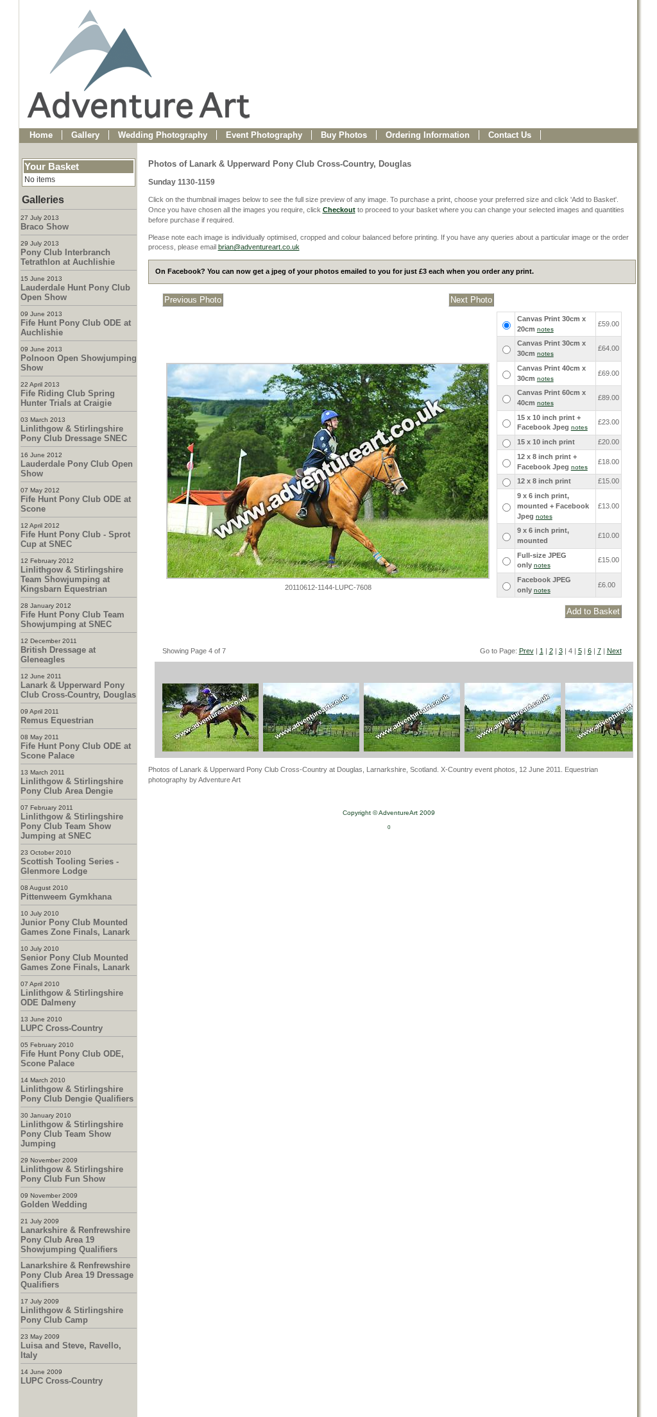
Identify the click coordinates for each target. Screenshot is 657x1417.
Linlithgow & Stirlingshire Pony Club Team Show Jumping (72, 1133)
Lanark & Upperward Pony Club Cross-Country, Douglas (78, 690)
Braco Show (45, 226)
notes (545, 329)
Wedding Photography (162, 135)
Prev (526, 651)
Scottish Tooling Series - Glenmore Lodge (70, 866)
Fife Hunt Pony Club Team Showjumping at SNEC (72, 619)
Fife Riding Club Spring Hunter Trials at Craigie (68, 398)
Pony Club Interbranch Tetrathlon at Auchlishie (68, 257)
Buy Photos (344, 135)
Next (614, 651)
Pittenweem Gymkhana (66, 896)
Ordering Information (428, 135)
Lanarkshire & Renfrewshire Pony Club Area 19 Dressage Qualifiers (77, 1275)
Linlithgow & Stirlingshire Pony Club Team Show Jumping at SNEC (72, 826)
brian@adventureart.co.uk (259, 247)
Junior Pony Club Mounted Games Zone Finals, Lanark (75, 927)
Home (41, 135)
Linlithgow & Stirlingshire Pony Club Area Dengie (72, 786)
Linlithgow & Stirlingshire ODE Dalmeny (72, 997)
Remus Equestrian (57, 720)
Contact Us (509, 135)
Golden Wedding (54, 1204)
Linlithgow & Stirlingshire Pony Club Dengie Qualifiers (77, 1093)
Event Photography (264, 135)
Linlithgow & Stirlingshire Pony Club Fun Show (72, 1174)
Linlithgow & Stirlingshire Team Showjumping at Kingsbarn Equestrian (72, 579)
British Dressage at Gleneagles (58, 654)
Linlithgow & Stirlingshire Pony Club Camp (72, 1315)
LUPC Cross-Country (62, 1028)
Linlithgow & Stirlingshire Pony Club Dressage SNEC (74, 433)
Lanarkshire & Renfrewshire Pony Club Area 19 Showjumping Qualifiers (75, 1239)
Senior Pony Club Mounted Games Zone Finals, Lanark (75, 962)
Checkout (339, 210)
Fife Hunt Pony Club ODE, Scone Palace (72, 1058)
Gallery (85, 135)
